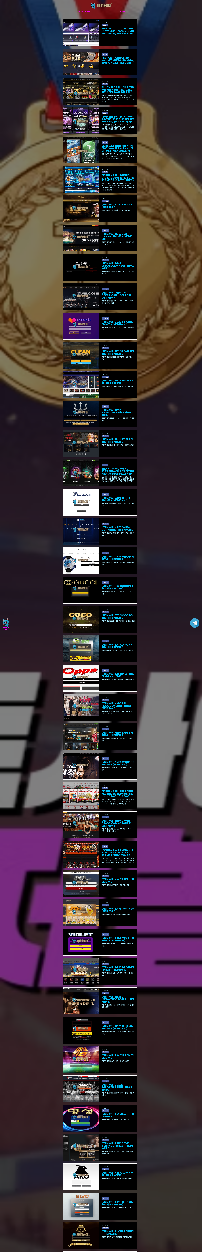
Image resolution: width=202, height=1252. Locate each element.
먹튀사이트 (105, 201)
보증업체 (105, 25)
